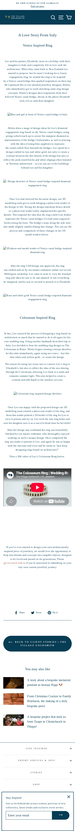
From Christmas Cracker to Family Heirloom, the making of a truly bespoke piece (49, 701)
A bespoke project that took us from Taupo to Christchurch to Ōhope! (46, 721)
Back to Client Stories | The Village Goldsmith (40, 644)
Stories (37, 772)
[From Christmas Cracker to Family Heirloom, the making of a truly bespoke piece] (13, 699)
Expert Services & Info (36, 760)
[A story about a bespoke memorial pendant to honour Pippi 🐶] (13, 683)
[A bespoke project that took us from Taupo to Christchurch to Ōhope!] (13, 720)
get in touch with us (14, 563)
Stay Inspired (36, 748)
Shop (36, 784)
